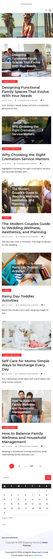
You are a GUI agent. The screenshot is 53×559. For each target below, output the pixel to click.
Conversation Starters (27, 100)
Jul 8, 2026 (6, 164)
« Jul (3, 524)
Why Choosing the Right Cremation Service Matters (25, 157)
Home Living (9, 81)
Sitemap (38, 555)
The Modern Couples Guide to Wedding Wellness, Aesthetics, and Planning (26, 228)
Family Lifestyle (11, 149)
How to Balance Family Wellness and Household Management (24, 437)
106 (32, 466)
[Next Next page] (40, 466)
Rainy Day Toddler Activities (18, 298)
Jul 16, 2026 (7, 100)
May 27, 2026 (7, 305)
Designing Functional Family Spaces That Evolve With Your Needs (25, 91)
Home (6, 218)
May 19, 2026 (7, 446)
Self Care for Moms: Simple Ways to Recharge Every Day (25, 365)
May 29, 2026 (7, 237)
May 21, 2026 (7, 374)
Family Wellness (11, 355)
